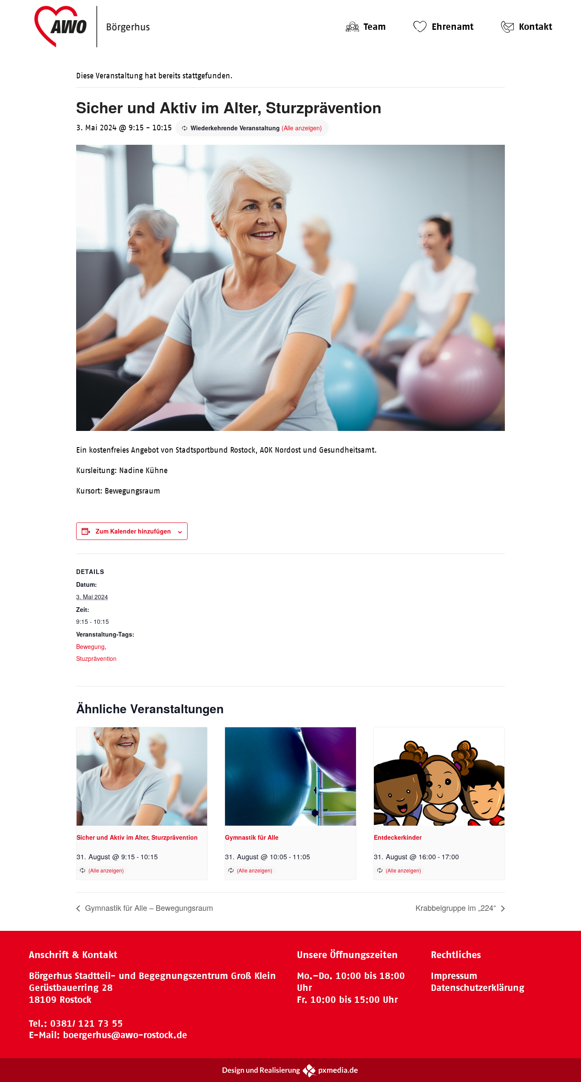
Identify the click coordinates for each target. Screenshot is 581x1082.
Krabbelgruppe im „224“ (457, 907)
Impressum (454, 975)
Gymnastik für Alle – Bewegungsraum (148, 907)
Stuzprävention (96, 658)
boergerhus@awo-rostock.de (125, 1035)
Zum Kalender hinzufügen (133, 531)
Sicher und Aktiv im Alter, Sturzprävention (137, 837)
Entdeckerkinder (398, 837)
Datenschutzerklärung (477, 987)
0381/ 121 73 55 (86, 1023)
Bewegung (90, 646)
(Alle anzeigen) (302, 127)
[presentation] (142, 776)
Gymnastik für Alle (252, 837)
